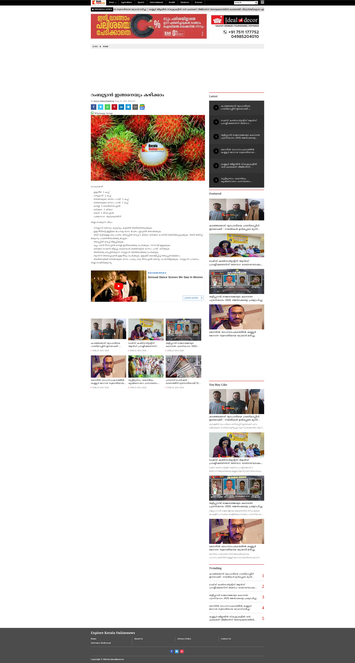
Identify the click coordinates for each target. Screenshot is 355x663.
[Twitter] (176, 651)
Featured (215, 194)
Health (172, 2)
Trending (215, 568)
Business (185, 2)
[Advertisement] (177, 71)
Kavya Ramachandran (104, 101)
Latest (213, 96)
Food (105, 47)
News (111, 2)
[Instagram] (182, 651)
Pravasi (198, 2)
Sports (141, 2)
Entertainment (156, 2)
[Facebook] (171, 651)
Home (95, 47)
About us (138, 639)
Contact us (226, 639)
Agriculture (126, 2)
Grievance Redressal (101, 643)
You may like (218, 385)
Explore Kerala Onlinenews (113, 633)
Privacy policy (184, 639)
